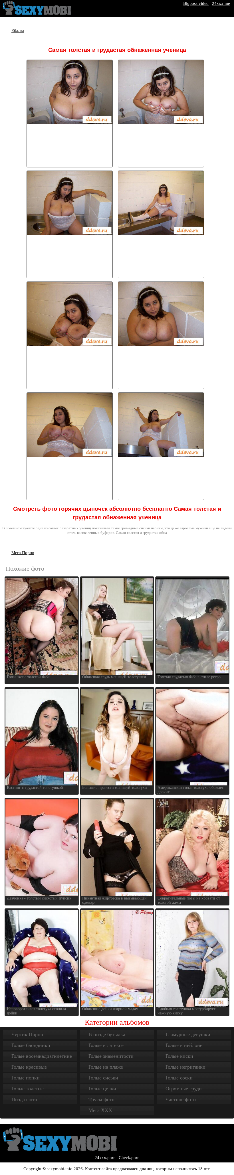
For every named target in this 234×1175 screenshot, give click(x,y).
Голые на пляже (105, 1067)
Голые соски (179, 1078)
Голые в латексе (106, 1045)
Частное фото (181, 1099)
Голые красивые (29, 1067)
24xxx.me (221, 3)
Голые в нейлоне (184, 1045)
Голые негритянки (185, 1067)
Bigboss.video (196, 3)
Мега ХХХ (100, 1110)
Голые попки (25, 1078)
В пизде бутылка (106, 1034)
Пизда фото (24, 1099)
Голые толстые (27, 1088)
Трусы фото (101, 1099)
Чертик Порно (27, 1034)
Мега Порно (22, 552)
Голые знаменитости (111, 1056)
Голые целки (102, 1088)
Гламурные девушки (188, 1034)
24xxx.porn (105, 1157)
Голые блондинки (30, 1045)
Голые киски (179, 1056)
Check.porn (129, 1157)
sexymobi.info (59, 1168)
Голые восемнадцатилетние (41, 1056)
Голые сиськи (103, 1078)
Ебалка (17, 30)
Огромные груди (184, 1088)
